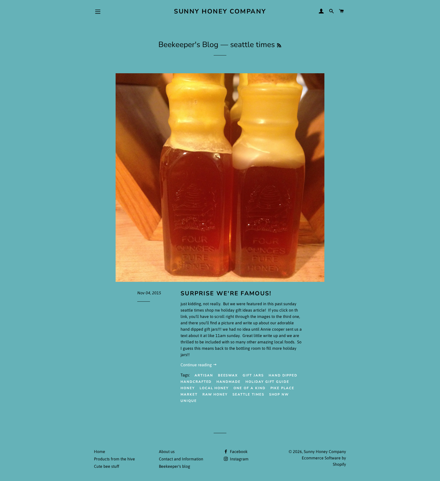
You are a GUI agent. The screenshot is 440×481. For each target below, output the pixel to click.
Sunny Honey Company (220, 11)
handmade (228, 382)
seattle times (248, 394)
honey (188, 388)
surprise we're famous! (226, 293)
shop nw (279, 394)
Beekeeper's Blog (188, 44)
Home (99, 451)
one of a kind (249, 388)
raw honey (215, 394)
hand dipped (283, 375)
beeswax (228, 375)
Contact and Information (181, 459)
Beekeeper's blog (174, 466)
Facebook (238, 451)
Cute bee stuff (106, 466)
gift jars (253, 375)
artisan (204, 375)
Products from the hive (114, 459)
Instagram (239, 459)
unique (189, 401)
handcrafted (196, 382)
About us (167, 451)
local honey (214, 388)
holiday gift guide (267, 382)
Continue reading (197, 364)
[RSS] (279, 45)
